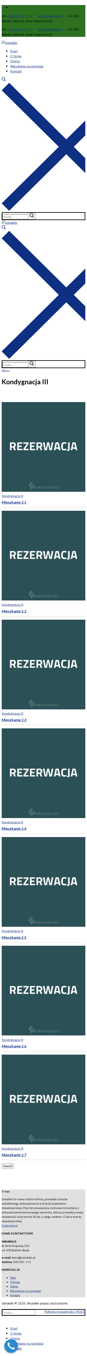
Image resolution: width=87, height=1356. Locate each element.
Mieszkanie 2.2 (14, 611)
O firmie (15, 1282)
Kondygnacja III (12, 495)
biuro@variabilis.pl (50, 15)
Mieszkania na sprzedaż (25, 1291)
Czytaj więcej (10, 1225)
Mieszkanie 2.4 (14, 828)
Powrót (7, 1166)
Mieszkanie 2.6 (14, 1046)
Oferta (14, 1286)
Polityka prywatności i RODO (64, 1311)
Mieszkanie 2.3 (14, 720)
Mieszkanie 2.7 (14, 1155)
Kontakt (15, 1295)
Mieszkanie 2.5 (14, 937)
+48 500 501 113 (19, 15)
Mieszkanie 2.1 (14, 502)
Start (13, 1277)
